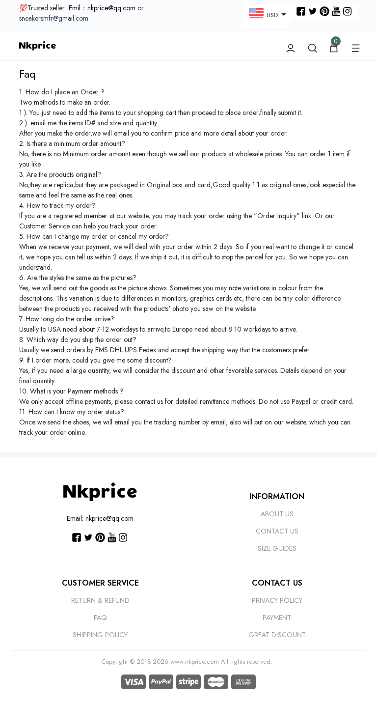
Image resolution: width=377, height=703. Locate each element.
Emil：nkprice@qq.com (102, 8)
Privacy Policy (277, 600)
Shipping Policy (100, 635)
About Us (277, 514)
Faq (100, 617)
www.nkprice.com (194, 661)
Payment (277, 617)
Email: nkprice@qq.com (100, 518)
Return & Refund (100, 600)
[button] (355, 45)
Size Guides (277, 548)
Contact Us (277, 531)
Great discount (277, 635)
